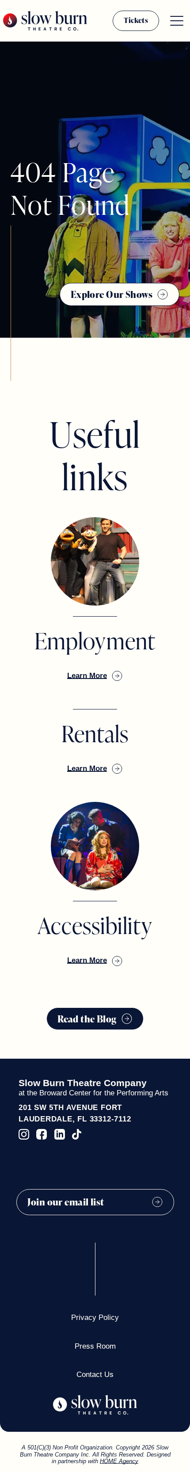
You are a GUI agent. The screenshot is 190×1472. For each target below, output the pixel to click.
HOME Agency (119, 1461)
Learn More (87, 675)
